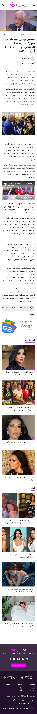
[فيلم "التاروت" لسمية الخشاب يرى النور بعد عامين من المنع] (18, 392)
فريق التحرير (25, 58)
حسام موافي (5, 308)
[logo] (18, 4)
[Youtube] (14, 659)
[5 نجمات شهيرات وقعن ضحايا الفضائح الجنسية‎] (18, 539)
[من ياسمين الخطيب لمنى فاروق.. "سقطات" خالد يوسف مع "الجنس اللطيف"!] (18, 505)
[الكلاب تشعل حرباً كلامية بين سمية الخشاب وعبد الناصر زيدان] (18, 357)
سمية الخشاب (23, 308)
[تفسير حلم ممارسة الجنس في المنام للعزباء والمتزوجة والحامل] (18, 608)
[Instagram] (18, 659)
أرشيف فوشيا (22, 35)
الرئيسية (32, 35)
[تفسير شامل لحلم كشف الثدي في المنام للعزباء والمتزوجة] (18, 574)
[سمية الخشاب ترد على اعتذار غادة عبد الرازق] (18, 462)
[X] (27, 659)
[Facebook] (23, 659)
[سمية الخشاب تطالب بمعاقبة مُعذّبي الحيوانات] (18, 427)
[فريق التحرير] (33, 58)
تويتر (13, 308)
